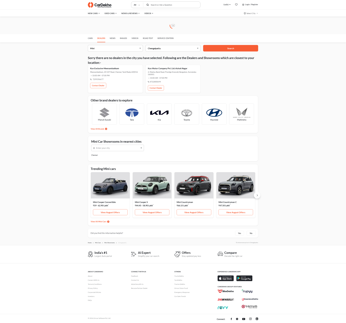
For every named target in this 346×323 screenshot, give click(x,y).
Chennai (94, 155)
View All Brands (97, 129)
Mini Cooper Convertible (104, 202)
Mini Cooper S (141, 202)
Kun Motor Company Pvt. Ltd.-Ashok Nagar (167, 68)
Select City (251, 13)
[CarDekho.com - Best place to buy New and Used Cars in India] (99, 5)
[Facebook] (231, 319)
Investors (91, 296)
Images (123, 38)
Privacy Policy (93, 288)
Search (230, 48)
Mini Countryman (185, 202)
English (226, 4)
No (251, 233)
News (112, 38)
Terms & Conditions (95, 284)
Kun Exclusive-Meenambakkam (104, 68)
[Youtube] (243, 319)
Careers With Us (93, 280)
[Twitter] (237, 319)
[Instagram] (250, 319)
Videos (135, 38)
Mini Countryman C (228, 202)
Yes (239, 233)
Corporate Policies (94, 292)
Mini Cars (102, 221)
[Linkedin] (257, 319)
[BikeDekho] (226, 291)
